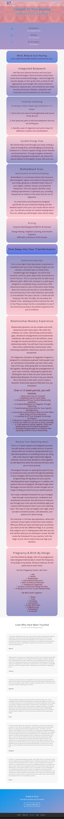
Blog (37, 815)
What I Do (25, 815)
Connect (43, 815)
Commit (32, 815)
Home (19, 815)
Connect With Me (32, 805)
